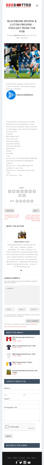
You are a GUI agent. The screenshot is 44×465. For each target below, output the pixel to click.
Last (24, 395)
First (5, 395)
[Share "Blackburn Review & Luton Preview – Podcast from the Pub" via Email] (20, 195)
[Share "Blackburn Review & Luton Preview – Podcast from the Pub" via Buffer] (34, 191)
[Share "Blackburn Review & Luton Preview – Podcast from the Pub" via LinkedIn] (30, 191)
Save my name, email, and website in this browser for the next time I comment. (22, 315)
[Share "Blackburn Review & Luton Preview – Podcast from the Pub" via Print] (24, 195)
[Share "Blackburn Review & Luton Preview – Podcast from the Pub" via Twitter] (14, 191)
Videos (15, 458)
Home (9, 458)
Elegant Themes (18, 454)
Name (7, 388)
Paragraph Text (10, 407)
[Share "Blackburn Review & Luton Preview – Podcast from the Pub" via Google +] (18, 191)
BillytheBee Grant (19, 35)
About (34, 458)
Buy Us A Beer (22, 460)
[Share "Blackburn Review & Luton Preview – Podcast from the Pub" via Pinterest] (26, 191)
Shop (28, 458)
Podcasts (22, 458)
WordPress (36, 454)
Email (7, 399)
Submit (8, 436)
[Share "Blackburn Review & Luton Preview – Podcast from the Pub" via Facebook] (10, 191)
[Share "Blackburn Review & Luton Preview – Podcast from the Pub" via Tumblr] (22, 191)
